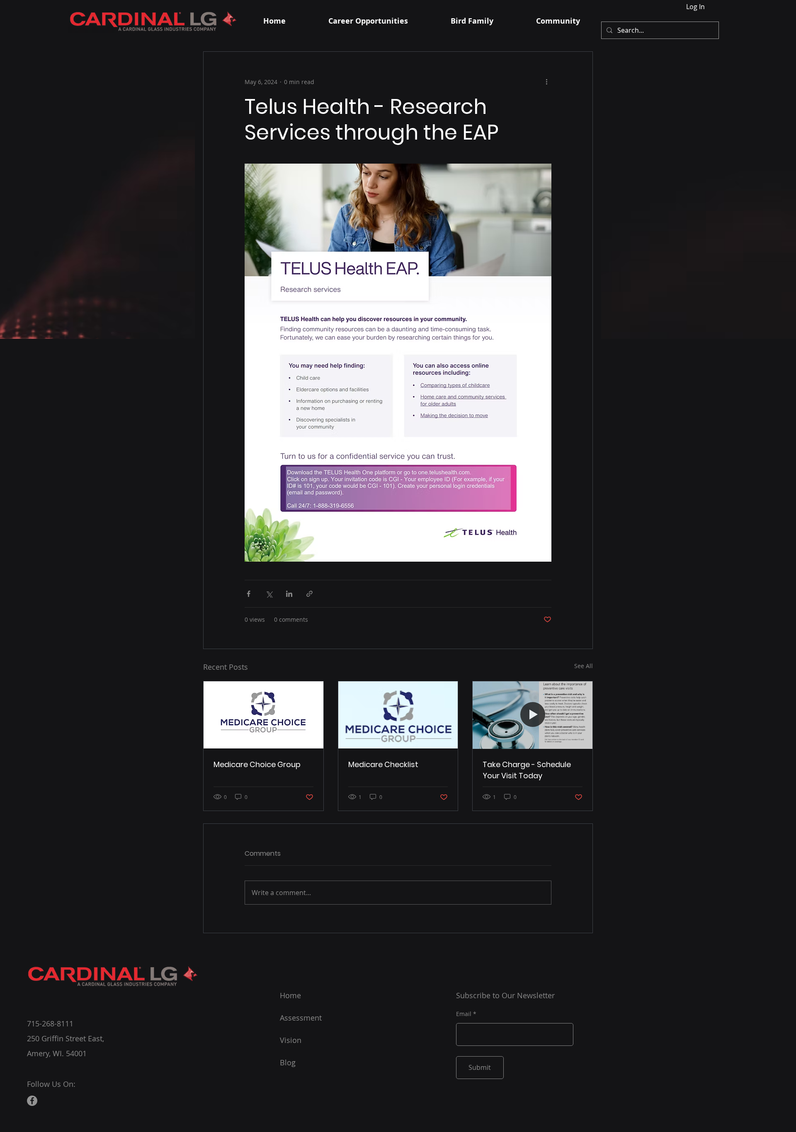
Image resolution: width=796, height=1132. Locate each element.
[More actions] (546, 82)
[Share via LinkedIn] (289, 594)
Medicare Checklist (383, 764)
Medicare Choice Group (257, 764)
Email (463, 1014)
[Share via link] (309, 594)
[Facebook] (32, 1101)
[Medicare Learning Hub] (263, 714)
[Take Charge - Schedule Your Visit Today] (532, 714)
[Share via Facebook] (248, 594)
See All (583, 666)
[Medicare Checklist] (398, 714)
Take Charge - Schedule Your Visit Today (527, 770)
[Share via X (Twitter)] (269, 594)
